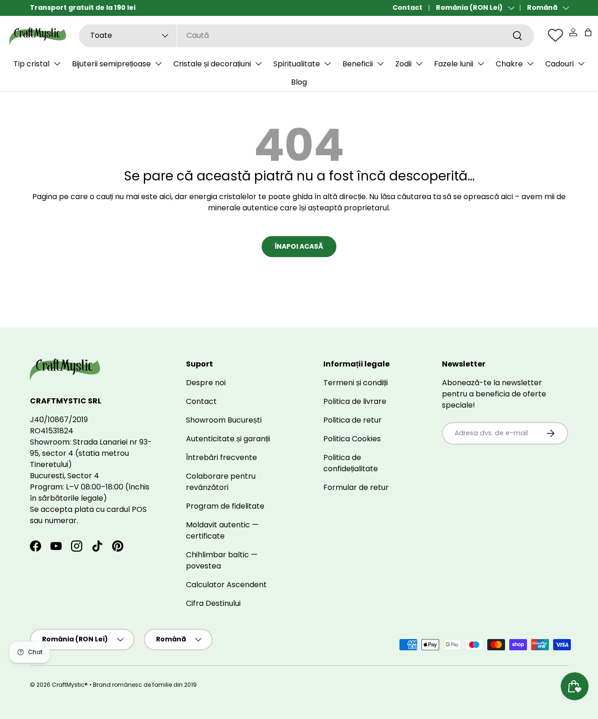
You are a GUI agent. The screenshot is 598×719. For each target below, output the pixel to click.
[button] (588, 32)
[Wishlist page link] (555, 35)
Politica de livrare (354, 401)
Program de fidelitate (225, 506)
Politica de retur (352, 420)
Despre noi (206, 382)
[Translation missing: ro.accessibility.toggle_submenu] (57, 63)
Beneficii (357, 63)
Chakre (509, 63)
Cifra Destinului (213, 603)
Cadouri (559, 63)
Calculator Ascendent (226, 584)
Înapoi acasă (299, 246)
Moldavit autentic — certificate (222, 530)
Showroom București (224, 420)
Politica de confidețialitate (350, 463)
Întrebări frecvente (221, 457)
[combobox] (306, 35)
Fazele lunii (453, 63)
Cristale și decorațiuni (212, 63)
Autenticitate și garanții (228, 438)
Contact (407, 7)
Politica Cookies (352, 438)
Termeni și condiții (355, 382)
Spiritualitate (296, 63)
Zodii (403, 63)
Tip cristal (32, 63)
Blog (299, 82)
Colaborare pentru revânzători (221, 482)
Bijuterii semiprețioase (111, 63)
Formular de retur (356, 487)
